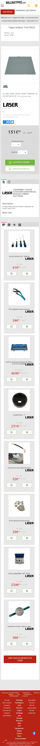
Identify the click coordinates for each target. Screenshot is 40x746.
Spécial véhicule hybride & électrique (13, 21)
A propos (7, 705)
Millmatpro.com (6, 18)
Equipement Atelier (19, 18)
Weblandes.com (28, 745)
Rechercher (26, 693)
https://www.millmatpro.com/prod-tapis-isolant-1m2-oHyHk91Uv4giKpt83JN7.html (17, 116)
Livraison (25, 696)
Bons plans (32, 700)
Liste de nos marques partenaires (7, 713)
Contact (32, 703)
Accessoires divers (32, 18)
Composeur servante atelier (10, 693)
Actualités (6, 708)
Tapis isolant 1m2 (32, 21)
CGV (18, 694)
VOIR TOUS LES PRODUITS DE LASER (20, 659)
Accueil (6, 700)
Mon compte (7, 703)
